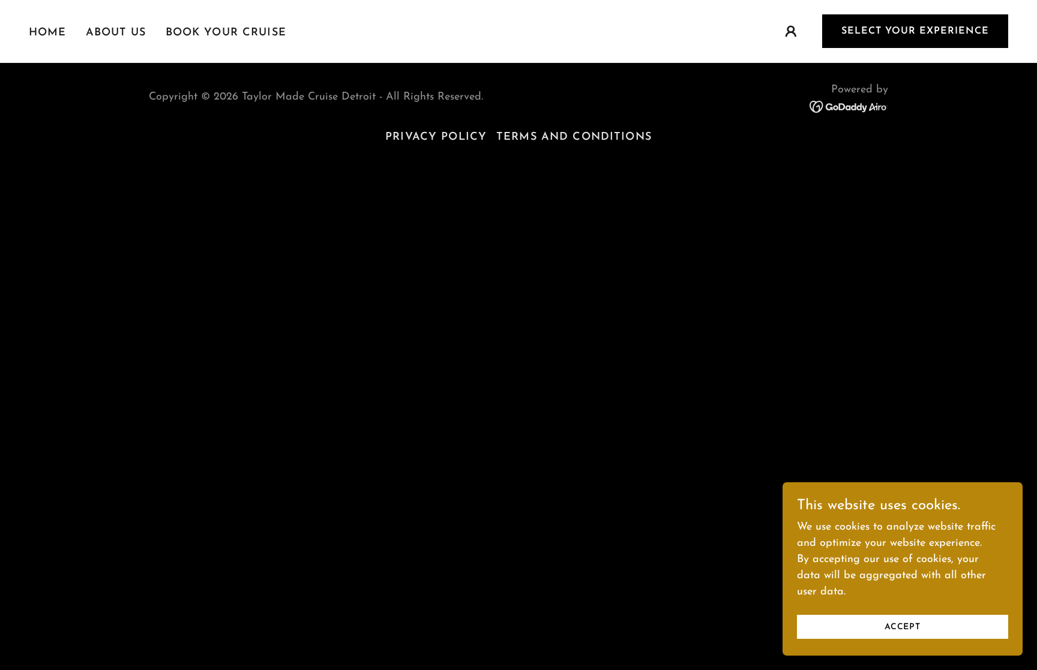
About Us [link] (116, 33)
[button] (791, 31)
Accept (903, 627)
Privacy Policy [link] (436, 137)
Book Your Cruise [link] (226, 33)
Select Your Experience (915, 31)
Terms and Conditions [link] (574, 137)
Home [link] (48, 33)
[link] (849, 106)
